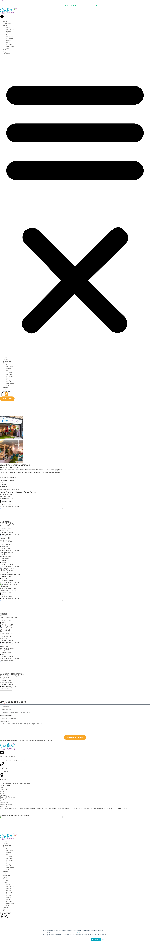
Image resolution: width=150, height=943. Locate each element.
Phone (3, 768)
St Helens (9, 35)
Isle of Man (9, 38)
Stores (5, 25)
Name (2, 703)
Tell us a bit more (5, 721)
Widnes (8, 33)
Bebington (9, 44)
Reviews (5, 50)
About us (5, 21)
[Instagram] (6, 916)
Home (5, 20)
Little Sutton (10, 29)
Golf (7, 48)
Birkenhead (9, 37)
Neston (8, 27)
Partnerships (10, 46)
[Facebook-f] (2, 394)
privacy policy (77, 932)
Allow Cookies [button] (95, 939)
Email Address (7, 756)
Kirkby (8, 42)
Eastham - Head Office (12, 674)
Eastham (8, 40)
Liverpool (9, 31)
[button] (75, 205)
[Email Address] (2, 752)
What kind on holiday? (7, 715)
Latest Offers (7, 23)
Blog (4, 52)
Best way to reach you (7, 709)
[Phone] (2, 764)
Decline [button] (103, 939)
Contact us (6, 53)
